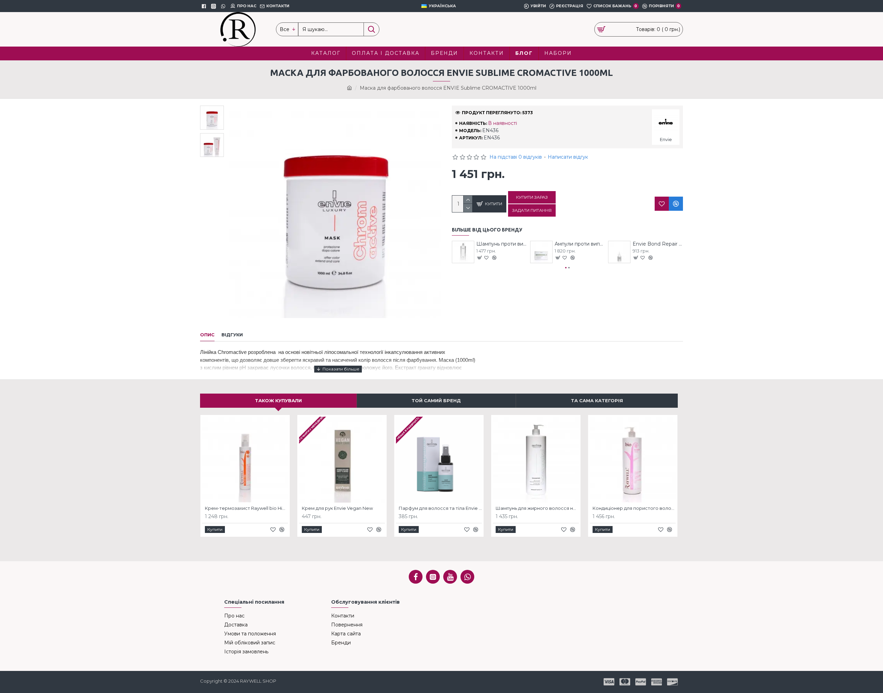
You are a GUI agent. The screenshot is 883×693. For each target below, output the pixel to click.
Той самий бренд (436, 400)
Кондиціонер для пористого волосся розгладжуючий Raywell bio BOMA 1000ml (634, 508)
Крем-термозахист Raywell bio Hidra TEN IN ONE (246, 508)
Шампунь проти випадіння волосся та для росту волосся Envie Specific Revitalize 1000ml (501, 244)
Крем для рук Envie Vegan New (337, 508)
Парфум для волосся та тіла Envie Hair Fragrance (440, 508)
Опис (207, 334)
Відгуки (232, 334)
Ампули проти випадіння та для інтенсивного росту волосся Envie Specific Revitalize (580, 244)
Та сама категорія (597, 400)
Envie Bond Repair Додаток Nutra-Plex (658, 244)
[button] (566, 267)
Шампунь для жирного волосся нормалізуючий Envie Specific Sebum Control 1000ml (537, 508)
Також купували (278, 400)
